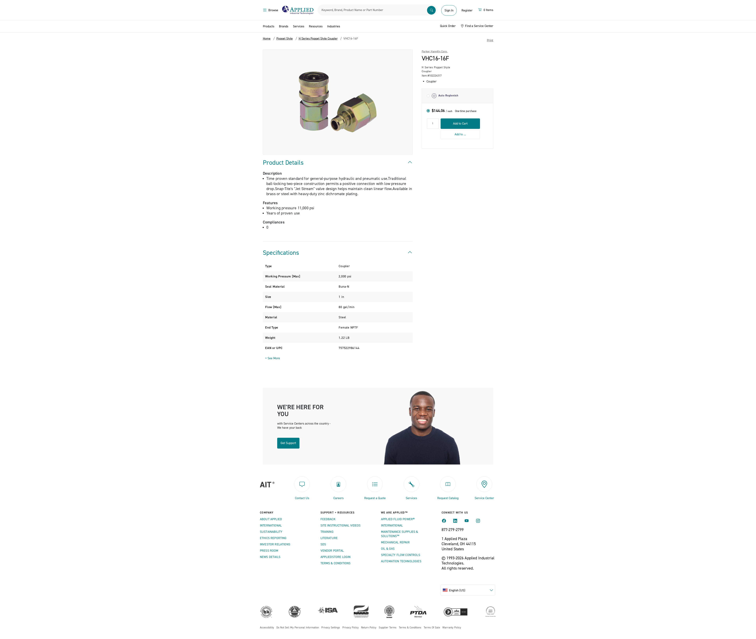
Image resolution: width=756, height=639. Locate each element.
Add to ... (460, 134)
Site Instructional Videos (341, 525)
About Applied (271, 519)
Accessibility (267, 627)
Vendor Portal (332, 551)
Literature (329, 538)
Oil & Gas (388, 549)
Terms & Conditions (336, 563)
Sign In (449, 10)
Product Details (283, 163)
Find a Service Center (478, 26)
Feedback (328, 519)
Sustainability (271, 532)
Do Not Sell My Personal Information (297, 627)
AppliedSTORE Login (336, 557)
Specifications (281, 253)
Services (298, 26)
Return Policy (368, 627)
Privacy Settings (330, 627)
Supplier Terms (388, 627)
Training (327, 532)
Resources (315, 26)
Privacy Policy (350, 627)
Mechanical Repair (395, 542)
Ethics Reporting (273, 538)
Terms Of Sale (432, 627)
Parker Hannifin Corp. (434, 51)
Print (490, 40)
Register (466, 10)
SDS (323, 544)
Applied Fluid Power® (398, 519)
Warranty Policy (451, 627)
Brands (283, 26)
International (271, 525)
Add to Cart (460, 123)
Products (268, 26)
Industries (333, 26)
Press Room (269, 551)
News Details (270, 557)
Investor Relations (275, 544)
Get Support (288, 443)
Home (267, 39)
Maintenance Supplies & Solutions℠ (399, 534)
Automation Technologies (401, 561)
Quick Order (448, 26)
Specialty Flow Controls (400, 555)
